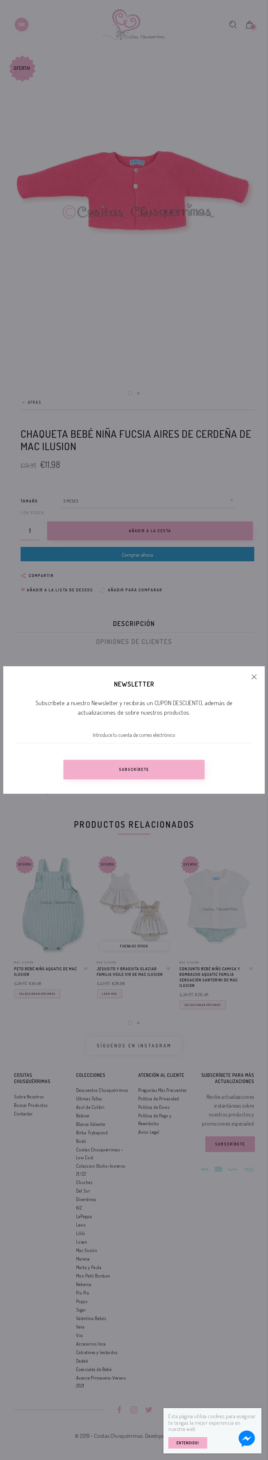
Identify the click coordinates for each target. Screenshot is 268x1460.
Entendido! (187, 1442)
